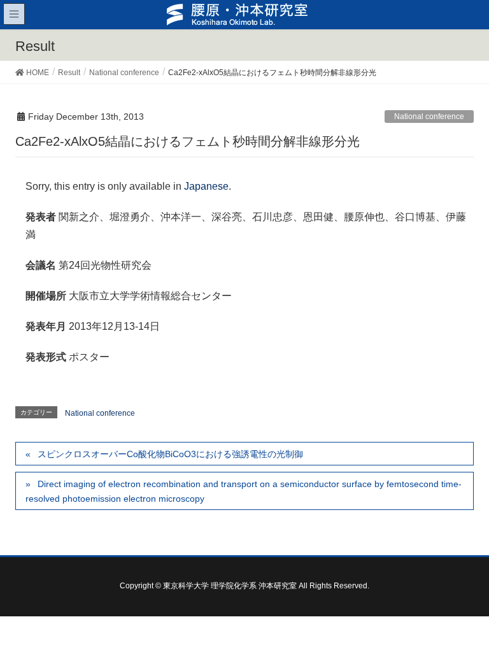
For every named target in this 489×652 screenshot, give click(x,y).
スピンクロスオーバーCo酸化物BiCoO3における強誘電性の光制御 (170, 454)
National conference (429, 116)
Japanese (206, 186)
